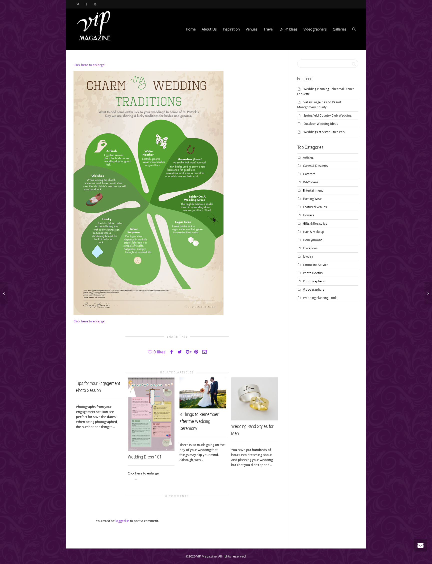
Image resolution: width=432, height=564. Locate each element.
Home (191, 29)
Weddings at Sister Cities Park (324, 132)
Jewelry (308, 256)
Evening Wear (312, 199)
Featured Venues (315, 207)
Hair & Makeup (313, 232)
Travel (269, 29)
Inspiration (231, 29)
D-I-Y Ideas (289, 29)
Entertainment (313, 190)
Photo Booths (312, 273)
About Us (209, 29)
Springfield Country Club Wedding (328, 115)
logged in (122, 520)
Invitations (310, 248)
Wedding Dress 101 (145, 456)
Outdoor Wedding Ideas (321, 124)
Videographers (315, 29)
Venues (252, 29)
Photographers (313, 281)
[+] (151, 414)
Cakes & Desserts (315, 166)
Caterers (309, 174)
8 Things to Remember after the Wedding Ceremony (199, 421)
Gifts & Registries (315, 223)
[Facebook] (86, 4)
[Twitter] (78, 4)
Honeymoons (312, 240)
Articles (308, 157)
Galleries (339, 29)
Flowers (308, 215)
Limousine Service (315, 265)
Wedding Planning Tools (320, 298)
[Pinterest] (95, 4)
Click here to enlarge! (89, 65)
